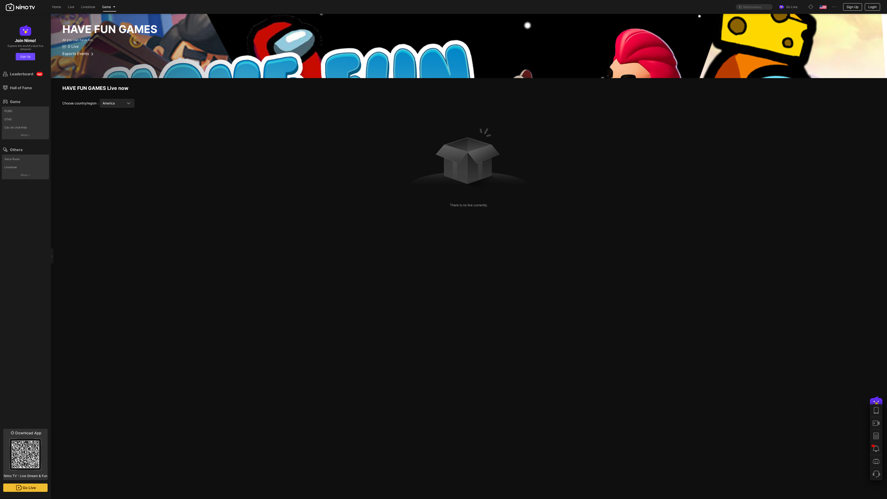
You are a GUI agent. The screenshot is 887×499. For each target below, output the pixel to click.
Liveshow (10, 167)
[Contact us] (876, 474)
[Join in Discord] (876, 461)
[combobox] (117, 103)
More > (25, 135)
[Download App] (876, 410)
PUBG (8, 111)
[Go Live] (876, 423)
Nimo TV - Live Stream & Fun (25, 454)
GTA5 (8, 119)
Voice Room (12, 159)
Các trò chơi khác (15, 127)
